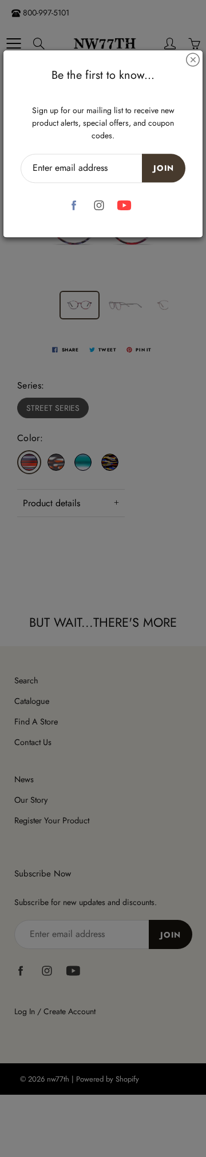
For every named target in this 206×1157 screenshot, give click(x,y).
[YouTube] (124, 205)
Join (163, 168)
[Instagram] (99, 205)
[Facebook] (74, 205)
